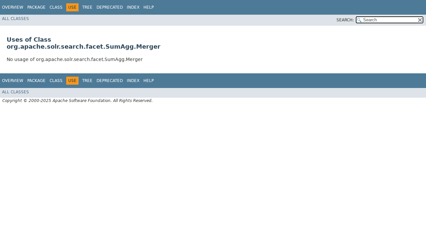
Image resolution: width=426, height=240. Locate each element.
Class (56, 7)
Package (36, 7)
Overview (12, 7)
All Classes (15, 18)
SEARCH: (345, 20)
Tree (87, 7)
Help (148, 7)
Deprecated (110, 7)
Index (133, 7)
